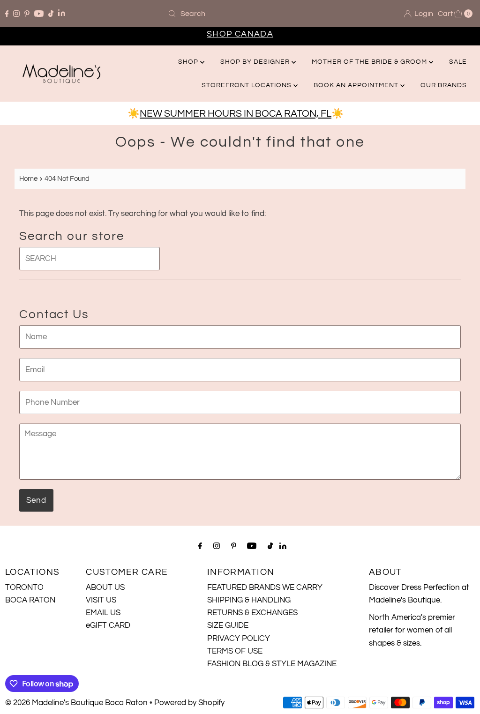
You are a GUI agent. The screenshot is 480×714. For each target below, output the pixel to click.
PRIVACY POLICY (238, 638)
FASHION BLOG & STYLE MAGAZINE (272, 664)
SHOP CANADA (240, 34)
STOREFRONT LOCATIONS (247, 85)
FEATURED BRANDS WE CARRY (264, 587)
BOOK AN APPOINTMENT (357, 85)
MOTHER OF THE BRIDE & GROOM (370, 62)
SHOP (189, 62)
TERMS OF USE (234, 651)
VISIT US (101, 600)
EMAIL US (103, 613)
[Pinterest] (27, 13)
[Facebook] (7, 13)
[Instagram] (16, 13)
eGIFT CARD (108, 625)
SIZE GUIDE (227, 625)
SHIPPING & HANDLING (249, 600)
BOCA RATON (30, 600)
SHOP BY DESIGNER (256, 62)
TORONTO (24, 587)
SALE (458, 62)
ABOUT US (105, 587)
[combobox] (240, 13)
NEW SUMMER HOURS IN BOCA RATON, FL (235, 114)
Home (28, 178)
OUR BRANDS (443, 85)
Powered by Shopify (189, 703)
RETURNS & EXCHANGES (252, 613)
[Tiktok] (50, 13)
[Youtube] (39, 13)
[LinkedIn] (61, 13)
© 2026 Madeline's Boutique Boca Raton (76, 703)
